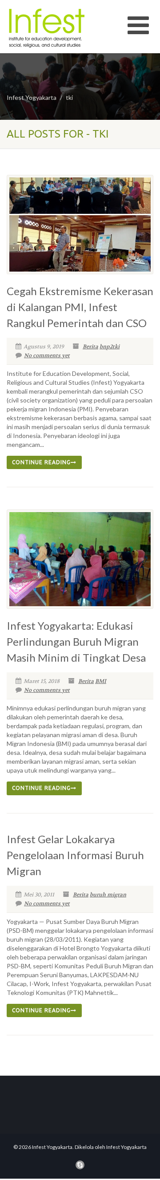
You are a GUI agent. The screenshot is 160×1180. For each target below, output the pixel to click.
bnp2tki (110, 346)
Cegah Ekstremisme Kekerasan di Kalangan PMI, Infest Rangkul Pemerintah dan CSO (80, 306)
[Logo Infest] (53, 28)
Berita (90, 346)
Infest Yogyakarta (31, 97)
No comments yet (47, 355)
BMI (100, 681)
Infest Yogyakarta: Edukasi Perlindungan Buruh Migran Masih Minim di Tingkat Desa (76, 641)
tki (69, 97)
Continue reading (41, 462)
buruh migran (108, 894)
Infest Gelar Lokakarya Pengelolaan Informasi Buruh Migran (75, 855)
